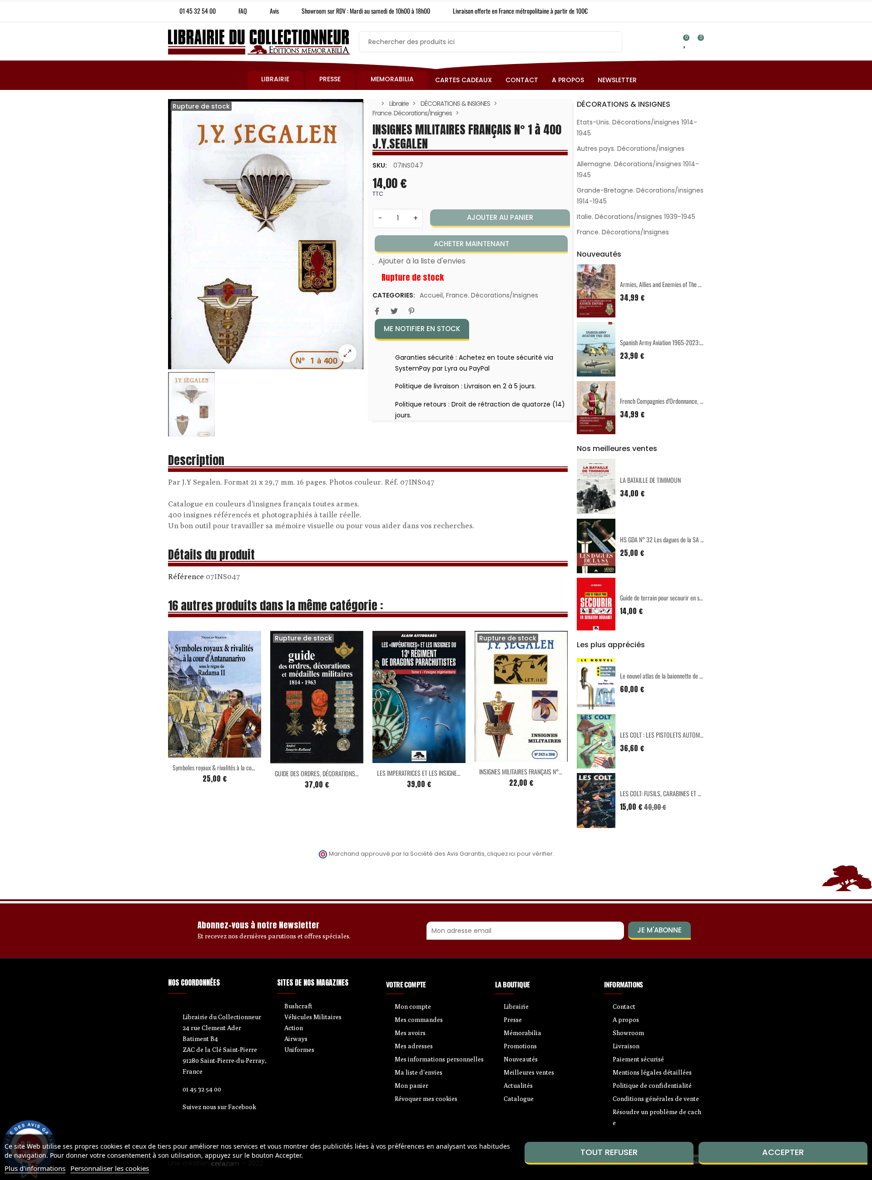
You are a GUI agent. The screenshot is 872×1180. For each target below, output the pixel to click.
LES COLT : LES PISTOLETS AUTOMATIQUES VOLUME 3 (683, 734)
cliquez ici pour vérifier (520, 854)
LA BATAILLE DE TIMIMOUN (650, 480)
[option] (265, 234)
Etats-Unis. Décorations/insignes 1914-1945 (637, 128)
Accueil (431, 295)
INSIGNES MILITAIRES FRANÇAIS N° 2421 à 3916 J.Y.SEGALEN (548, 771)
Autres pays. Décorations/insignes (630, 148)
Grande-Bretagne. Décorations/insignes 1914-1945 (640, 196)
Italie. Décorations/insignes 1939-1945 (636, 216)
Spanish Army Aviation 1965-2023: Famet (667, 342)
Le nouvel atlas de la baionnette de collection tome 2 (679, 675)
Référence (186, 576)
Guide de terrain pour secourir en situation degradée (679, 597)
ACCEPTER (783, 1152)
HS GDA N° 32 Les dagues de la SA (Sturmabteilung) (679, 539)
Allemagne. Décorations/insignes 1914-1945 (638, 169)
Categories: (393, 295)
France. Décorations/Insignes (492, 295)
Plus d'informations (35, 1168)
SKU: (379, 165)
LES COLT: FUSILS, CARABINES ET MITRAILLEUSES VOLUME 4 (690, 793)
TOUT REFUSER (609, 1152)
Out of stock (298, 758)
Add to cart (195, 752)
